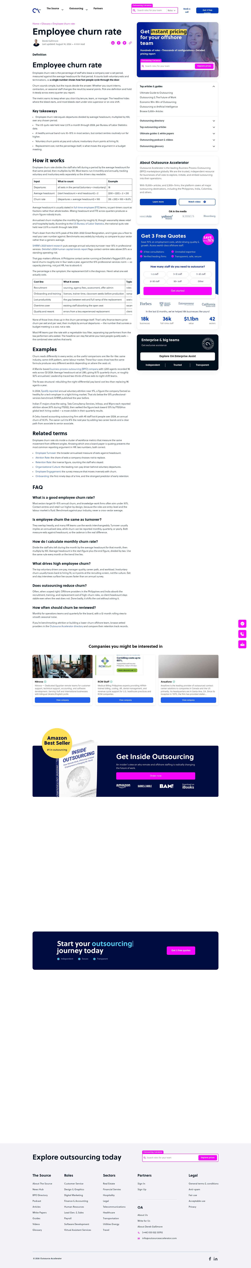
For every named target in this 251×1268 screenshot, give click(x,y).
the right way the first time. (92, 649)
